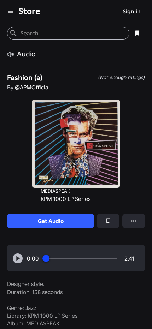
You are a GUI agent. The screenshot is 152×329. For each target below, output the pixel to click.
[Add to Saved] (108, 221)
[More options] (133, 221)
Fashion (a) (24, 77)
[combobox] (72, 33)
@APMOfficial (32, 87)
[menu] (10, 11)
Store (29, 11)
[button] (18, 258)
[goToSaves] (137, 33)
